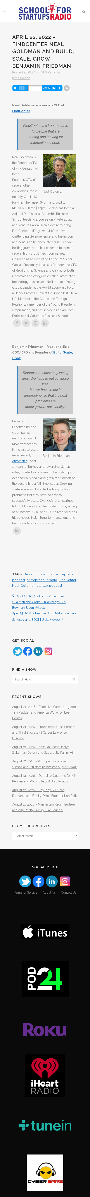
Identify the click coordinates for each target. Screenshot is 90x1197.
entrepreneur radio (42, 580)
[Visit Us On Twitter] (17, 655)
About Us (49, 892)
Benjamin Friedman (39, 574)
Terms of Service (25, 892)
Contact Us (68, 892)
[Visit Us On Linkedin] (38, 655)
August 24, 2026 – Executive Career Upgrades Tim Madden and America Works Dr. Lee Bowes (44, 712)
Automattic (19, 461)
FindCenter (21, 111)
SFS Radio (48, 72)
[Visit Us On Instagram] (48, 655)
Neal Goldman (23, 585)
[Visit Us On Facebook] (27, 655)
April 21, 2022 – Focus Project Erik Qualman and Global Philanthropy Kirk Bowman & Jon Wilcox (39, 602)
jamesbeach (21, 78)
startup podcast (49, 585)
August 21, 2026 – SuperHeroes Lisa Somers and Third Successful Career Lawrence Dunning (43, 732)
